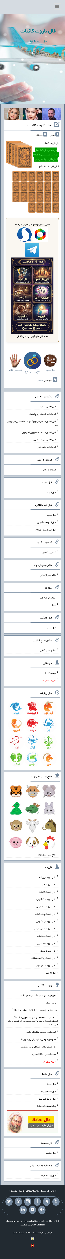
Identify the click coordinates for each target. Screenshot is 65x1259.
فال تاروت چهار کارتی (45, 913)
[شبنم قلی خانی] (13, 114)
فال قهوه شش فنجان (46, 529)
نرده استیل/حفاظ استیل (44, 1053)
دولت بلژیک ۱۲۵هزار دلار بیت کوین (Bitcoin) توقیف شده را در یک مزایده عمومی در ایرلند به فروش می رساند (32, 1021)
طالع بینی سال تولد (47, 854)
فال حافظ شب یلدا (47, 1098)
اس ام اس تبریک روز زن (44, 439)
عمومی (40, 379)
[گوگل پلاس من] (42, 1210)
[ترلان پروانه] (32, 114)
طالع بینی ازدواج (48, 574)
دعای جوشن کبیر (47, 597)
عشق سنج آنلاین (48, 650)
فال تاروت (51, 972)
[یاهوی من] (56, 1202)
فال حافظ (51, 1083)
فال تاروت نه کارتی (46, 935)
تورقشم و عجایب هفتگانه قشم (41, 1031)
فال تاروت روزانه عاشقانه (43, 957)
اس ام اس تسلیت (47, 406)
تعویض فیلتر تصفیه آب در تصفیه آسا (38, 995)
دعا (54, 604)
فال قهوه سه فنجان (46, 522)
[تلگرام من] (46, 1202)
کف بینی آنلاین (49, 552)
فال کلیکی (51, 627)
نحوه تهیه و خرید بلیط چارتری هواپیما (38, 1039)
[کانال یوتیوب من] (32, 1210)
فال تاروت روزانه (47, 877)
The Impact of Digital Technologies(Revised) (36, 1010)
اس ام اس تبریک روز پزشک (42, 413)
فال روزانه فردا (48, 1175)
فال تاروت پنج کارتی (46, 921)
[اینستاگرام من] (27, 1202)
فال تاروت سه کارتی (46, 906)
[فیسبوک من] (37, 1202)
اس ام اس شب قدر (46, 446)
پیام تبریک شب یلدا (46, 1105)
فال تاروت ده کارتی (46, 943)
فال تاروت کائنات (38, 30)
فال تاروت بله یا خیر (46, 965)
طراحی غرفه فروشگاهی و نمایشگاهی (38, 1046)
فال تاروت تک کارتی (46, 899)
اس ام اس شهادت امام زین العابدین (39, 432)
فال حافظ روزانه (48, 1091)
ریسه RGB (50, 672)
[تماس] (18, 1202)
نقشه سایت (18, 1232)
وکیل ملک (51, 1002)
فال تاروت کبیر (48, 884)
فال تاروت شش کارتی (45, 928)
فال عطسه (51, 1152)
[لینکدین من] (23, 1210)
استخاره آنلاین (49, 469)
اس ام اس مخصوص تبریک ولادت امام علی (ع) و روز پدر (32, 423)
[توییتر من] (9, 1202)
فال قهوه (51, 514)
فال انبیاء (51, 492)
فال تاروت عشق (48, 950)
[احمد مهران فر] (51, 114)
